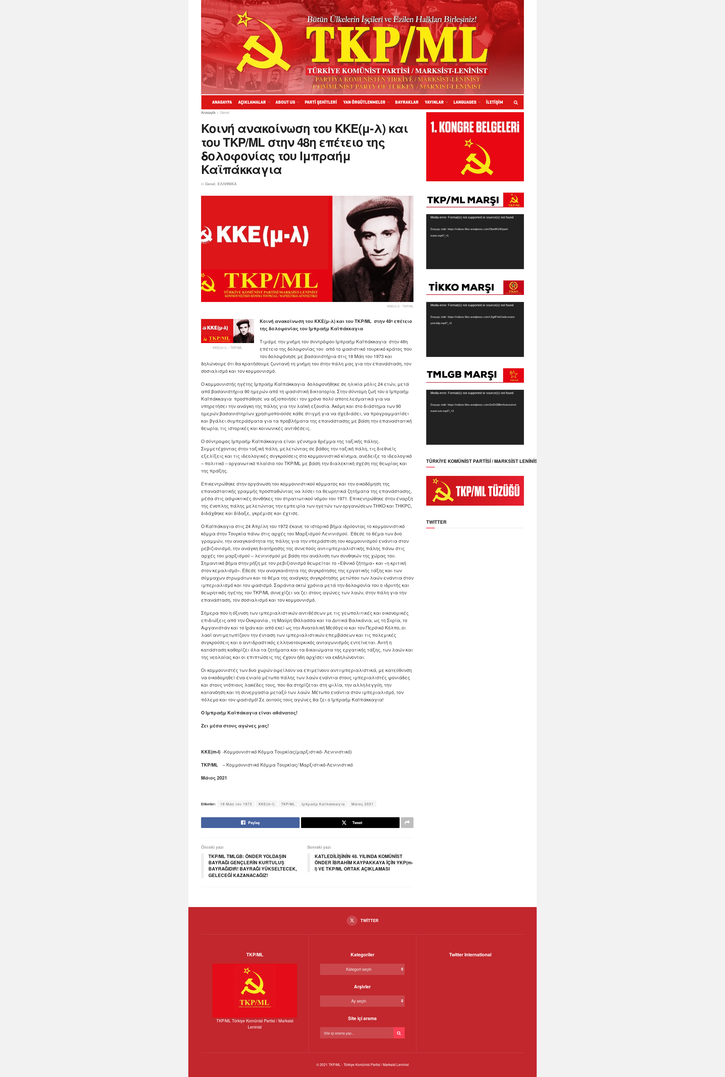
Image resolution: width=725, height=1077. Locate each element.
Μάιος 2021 (362, 803)
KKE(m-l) (267, 803)
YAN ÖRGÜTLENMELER (364, 102)
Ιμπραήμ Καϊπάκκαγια (323, 803)
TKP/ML (288, 803)
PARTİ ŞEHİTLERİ (321, 102)
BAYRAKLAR (407, 102)
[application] (475, 241)
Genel (224, 112)
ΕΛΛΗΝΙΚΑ (227, 183)
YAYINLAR (434, 102)
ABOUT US (285, 102)
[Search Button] (399, 1032)
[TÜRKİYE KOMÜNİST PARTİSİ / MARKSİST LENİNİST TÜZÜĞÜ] (475, 490)
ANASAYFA (222, 102)
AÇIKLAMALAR (252, 102)
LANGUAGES (464, 102)
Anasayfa (208, 112)
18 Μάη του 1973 (236, 803)
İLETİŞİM (494, 102)
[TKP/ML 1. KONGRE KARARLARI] (475, 146)
